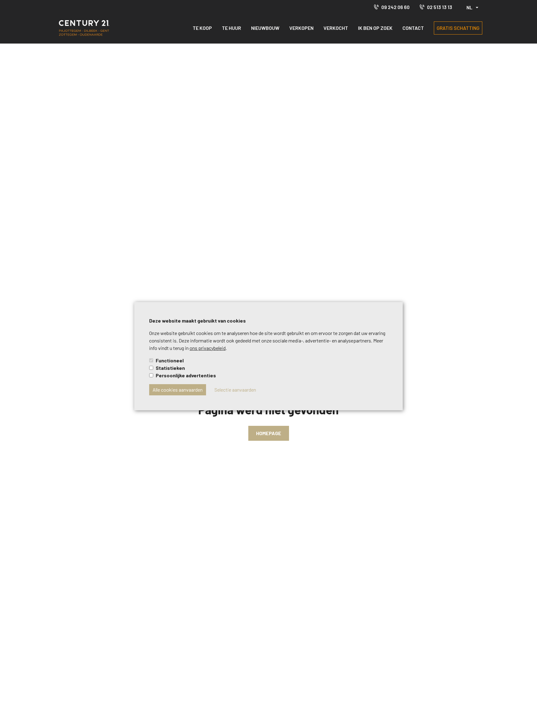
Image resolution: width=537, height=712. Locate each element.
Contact (413, 28)
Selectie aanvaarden (235, 390)
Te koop (202, 28)
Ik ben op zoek (375, 28)
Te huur (231, 28)
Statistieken (170, 368)
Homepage (268, 433)
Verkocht (336, 28)
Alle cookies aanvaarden (178, 390)
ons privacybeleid (208, 348)
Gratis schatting (458, 28)
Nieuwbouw (265, 28)
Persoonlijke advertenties (186, 375)
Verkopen (301, 28)
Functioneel (170, 360)
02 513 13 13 (439, 7)
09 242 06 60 (395, 7)
